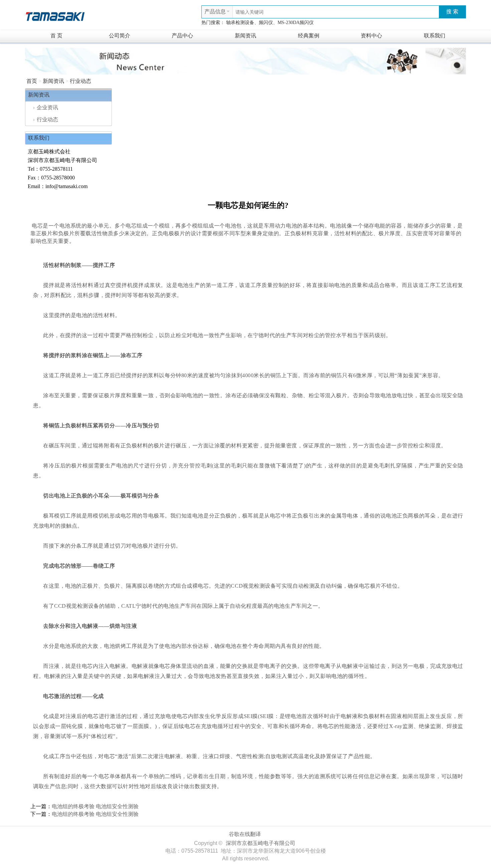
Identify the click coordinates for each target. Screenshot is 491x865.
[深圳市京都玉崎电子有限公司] (55, 15)
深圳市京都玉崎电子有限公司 (260, 843)
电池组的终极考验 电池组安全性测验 (95, 806)
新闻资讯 (245, 35)
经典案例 (308, 35)
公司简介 (119, 35)
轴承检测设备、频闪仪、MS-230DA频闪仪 (270, 22)
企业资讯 (47, 107)
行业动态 (80, 81)
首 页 (56, 35)
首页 (31, 81)
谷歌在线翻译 (245, 834)
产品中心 (182, 35)
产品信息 (215, 11)
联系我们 (434, 35)
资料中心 (371, 35)
